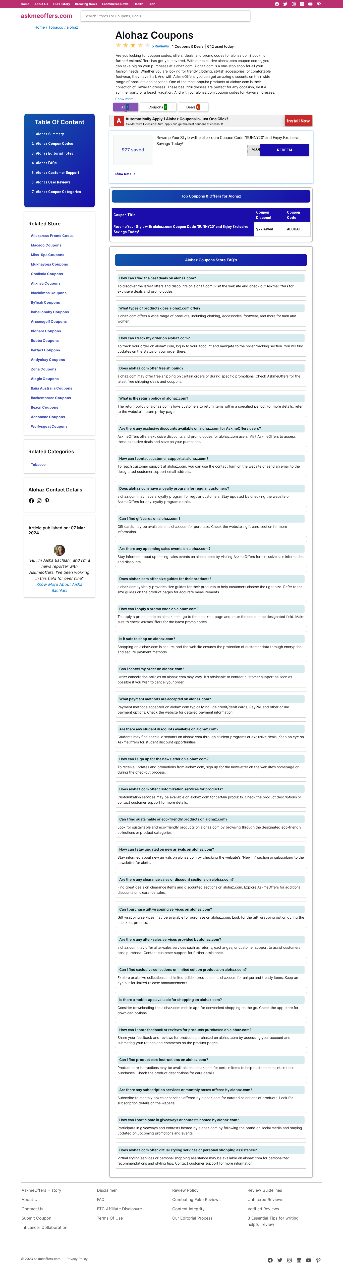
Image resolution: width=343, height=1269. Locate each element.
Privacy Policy (77, 1259)
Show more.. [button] (125, 99)
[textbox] (165, 16)
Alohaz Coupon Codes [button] (54, 144)
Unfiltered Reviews (265, 1199)
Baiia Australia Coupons (51, 388)
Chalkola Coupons (47, 274)
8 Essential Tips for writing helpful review (273, 1221)
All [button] (125, 107)
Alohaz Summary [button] (50, 134)
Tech (151, 4)
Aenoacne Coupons (48, 417)
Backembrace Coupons (51, 398)
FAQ (100, 1199)
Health (138, 4)
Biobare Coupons (46, 331)
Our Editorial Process (192, 1218)
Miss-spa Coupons (47, 254)
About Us (41, 4)
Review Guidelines (265, 1190)
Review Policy (185, 1190)
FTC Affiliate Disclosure (119, 1208)
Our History (61, 4)
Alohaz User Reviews (53, 182)
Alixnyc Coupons (46, 283)
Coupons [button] (157, 107)
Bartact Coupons (45, 350)
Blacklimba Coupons (49, 293)
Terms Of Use (110, 1218)
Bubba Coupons (45, 340)
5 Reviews (160, 46)
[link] (31, 501)
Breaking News (86, 4)
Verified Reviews (263, 1208)
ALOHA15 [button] (272, 149)
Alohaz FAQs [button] (46, 163)
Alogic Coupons (45, 378)
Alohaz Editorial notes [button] (54, 153)
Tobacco (38, 464)
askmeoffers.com (46, 15)
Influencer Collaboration (44, 1227)
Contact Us (32, 1208)
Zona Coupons (43, 369)
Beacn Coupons (44, 407)
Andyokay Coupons (48, 359)
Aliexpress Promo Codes (52, 235)
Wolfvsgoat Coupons (49, 426)
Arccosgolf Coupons (49, 321)
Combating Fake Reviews (196, 1199)
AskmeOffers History (41, 1190)
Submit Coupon (36, 1218)
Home (25, 4)
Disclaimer (107, 1190)
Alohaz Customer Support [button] (57, 173)
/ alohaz (71, 27)
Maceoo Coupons (46, 245)
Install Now (298, 120)
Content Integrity (188, 1208)
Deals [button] (192, 107)
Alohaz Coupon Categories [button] (58, 192)
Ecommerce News (115, 4)
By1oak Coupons (45, 302)
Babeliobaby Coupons (50, 312)
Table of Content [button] (59, 122)
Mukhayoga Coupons (49, 264)
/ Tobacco (54, 27)
